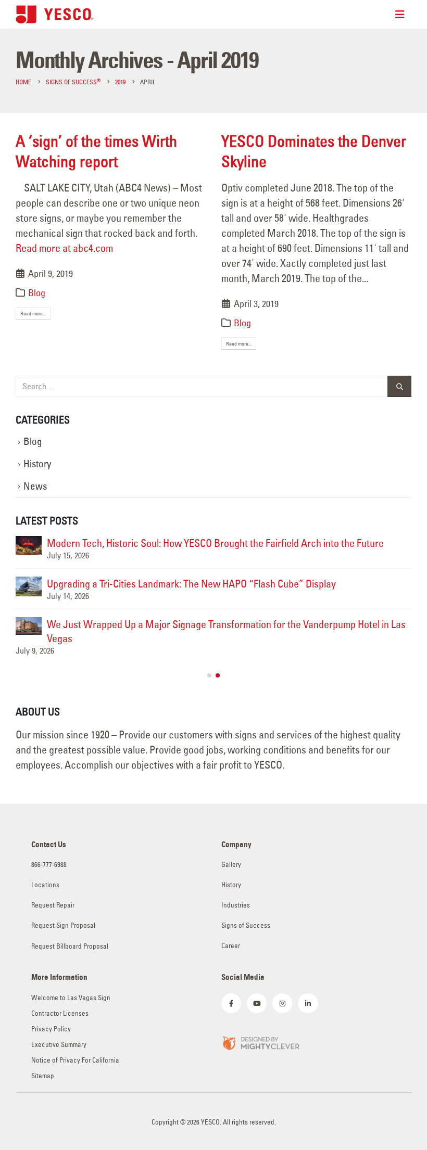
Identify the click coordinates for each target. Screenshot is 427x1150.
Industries (235, 905)
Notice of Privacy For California (75, 1060)
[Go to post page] (29, 545)
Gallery (231, 864)
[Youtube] (257, 1003)
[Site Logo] (55, 14)
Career (230, 945)
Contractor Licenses (60, 1013)
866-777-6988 (49, 864)
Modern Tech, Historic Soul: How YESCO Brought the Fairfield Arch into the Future (215, 543)
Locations (45, 884)
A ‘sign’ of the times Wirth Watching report (96, 151)
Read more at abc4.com (64, 247)
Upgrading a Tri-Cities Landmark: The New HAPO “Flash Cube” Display (191, 583)
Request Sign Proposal (63, 925)
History (37, 464)
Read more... (33, 313)
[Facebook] (231, 1003)
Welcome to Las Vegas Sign (70, 997)
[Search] (399, 386)
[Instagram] (282, 1003)
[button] (209, 675)
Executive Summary (58, 1044)
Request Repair (52, 905)
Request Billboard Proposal (69, 946)
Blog (36, 293)
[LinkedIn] (308, 1003)
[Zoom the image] (260, 1042)
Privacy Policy (51, 1029)
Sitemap (42, 1075)
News (35, 486)
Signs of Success (245, 925)
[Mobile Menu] (403, 14)
